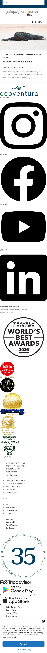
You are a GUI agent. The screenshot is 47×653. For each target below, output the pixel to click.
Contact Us (10, 513)
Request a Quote (13, 468)
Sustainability (11, 507)
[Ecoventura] (10, 13)
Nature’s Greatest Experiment (18, 62)
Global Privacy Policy (24, 650)
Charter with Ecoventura (16, 466)
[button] (43, 621)
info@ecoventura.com (9, 306)
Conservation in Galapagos (13, 54)
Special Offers (12, 471)
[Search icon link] (35, 13)
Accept (23, 644)
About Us (9, 504)
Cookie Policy (11, 610)
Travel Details (11, 475)
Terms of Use (11, 613)
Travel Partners (12, 510)
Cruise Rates (11, 616)
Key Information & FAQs (15, 463)
